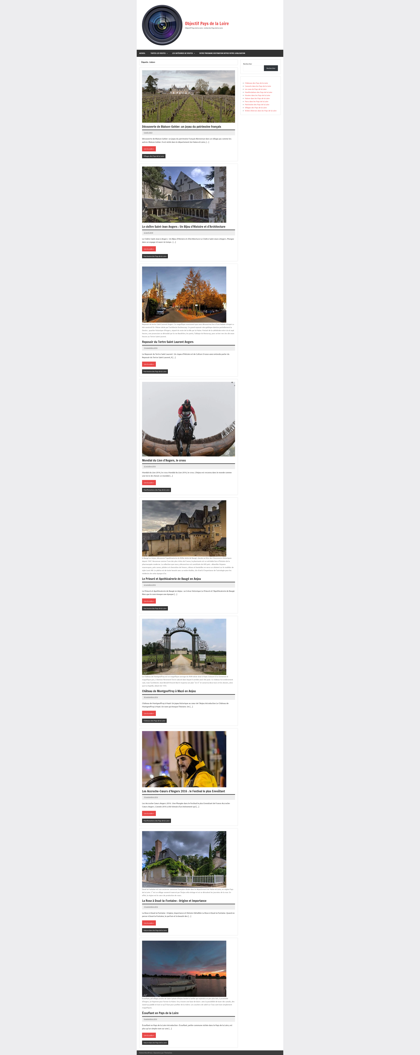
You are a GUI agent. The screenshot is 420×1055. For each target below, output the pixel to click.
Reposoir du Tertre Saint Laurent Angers (167, 342)
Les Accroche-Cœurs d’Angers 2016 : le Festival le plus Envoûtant (183, 791)
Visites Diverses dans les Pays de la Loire (260, 110)
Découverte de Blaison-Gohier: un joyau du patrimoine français (181, 126)
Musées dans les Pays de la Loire (257, 95)
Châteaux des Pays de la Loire (154, 721)
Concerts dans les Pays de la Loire (258, 86)
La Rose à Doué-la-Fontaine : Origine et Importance (174, 901)
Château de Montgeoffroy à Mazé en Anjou (169, 691)
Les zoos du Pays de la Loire (256, 89)
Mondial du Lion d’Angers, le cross (164, 460)
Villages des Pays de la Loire (154, 156)
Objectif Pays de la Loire (207, 23)
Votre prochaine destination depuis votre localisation (222, 53)
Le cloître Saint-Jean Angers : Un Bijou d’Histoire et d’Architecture (183, 226)
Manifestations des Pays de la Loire (157, 490)
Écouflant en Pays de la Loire (160, 1013)
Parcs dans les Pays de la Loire (256, 101)
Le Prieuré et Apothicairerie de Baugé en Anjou (171, 579)
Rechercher (247, 64)
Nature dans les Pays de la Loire (155, 930)
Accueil (142, 53)
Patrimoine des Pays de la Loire (155, 256)
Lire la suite (148, 149)
